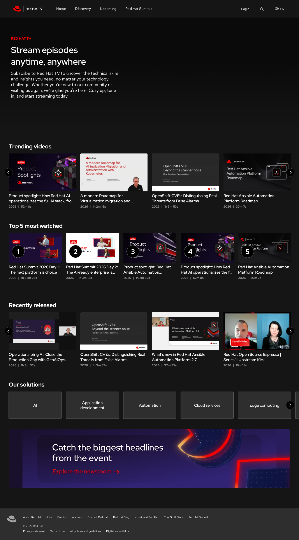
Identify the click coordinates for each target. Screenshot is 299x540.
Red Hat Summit (198, 517)
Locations (76, 517)
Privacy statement (34, 531)
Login (245, 9)
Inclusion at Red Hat (146, 517)
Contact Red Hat (98, 517)
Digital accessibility (117, 531)
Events (61, 517)
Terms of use (57, 531)
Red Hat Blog (121, 517)
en (282, 9)
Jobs (49, 517)
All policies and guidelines (85, 531)
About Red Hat (32, 517)
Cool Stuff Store (173, 517)
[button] (9, 172)
